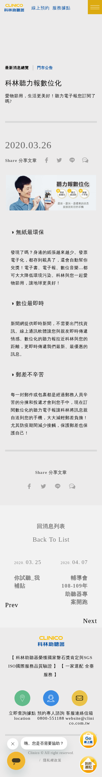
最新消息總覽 (17, 68)
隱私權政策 (52, 760)
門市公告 (45, 68)
